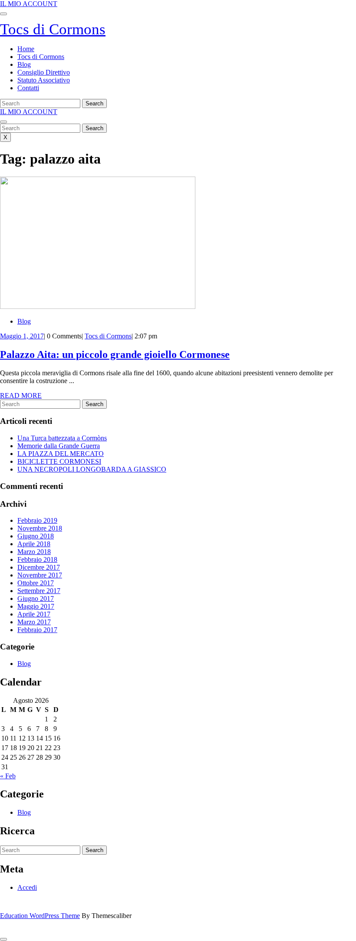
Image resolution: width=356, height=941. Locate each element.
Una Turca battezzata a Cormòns (62, 438)
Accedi (27, 887)
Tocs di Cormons (52, 29)
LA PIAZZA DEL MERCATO (60, 453)
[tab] (3, 14)
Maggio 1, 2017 (22, 336)
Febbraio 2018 (37, 559)
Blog (24, 64)
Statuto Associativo (43, 80)
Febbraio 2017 (37, 629)
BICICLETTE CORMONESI (59, 461)
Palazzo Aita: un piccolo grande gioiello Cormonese (115, 354)
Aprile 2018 (33, 544)
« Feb (8, 776)
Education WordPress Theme (40, 915)
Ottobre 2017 (35, 583)
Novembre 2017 (39, 575)
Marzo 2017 (34, 622)
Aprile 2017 (33, 614)
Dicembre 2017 (38, 567)
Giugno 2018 (35, 536)
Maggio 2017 (35, 606)
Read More (21, 396)
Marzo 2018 (34, 551)
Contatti (28, 88)
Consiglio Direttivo (43, 72)
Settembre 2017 (38, 590)
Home (25, 48)
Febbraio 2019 (37, 520)
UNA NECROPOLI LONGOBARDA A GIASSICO (91, 469)
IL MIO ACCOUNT (28, 3)
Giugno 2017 (35, 598)
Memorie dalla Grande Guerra (58, 445)
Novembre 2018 (39, 528)
